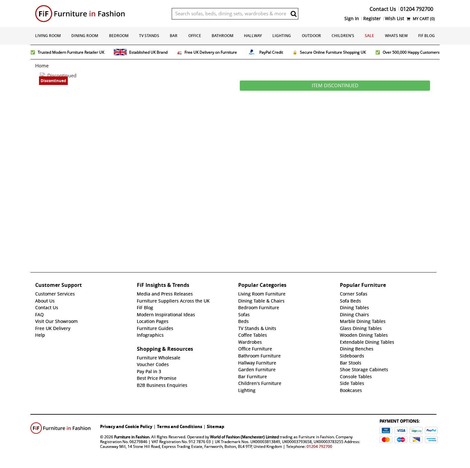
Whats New (396, 35)
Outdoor (311, 35)
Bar (173, 35)
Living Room (48, 35)
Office (194, 35)
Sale (369, 35)
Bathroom (222, 35)
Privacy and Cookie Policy (126, 426)
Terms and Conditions (179, 426)
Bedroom (119, 35)
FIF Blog (426, 35)
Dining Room (84, 35)
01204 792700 (319, 446)
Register (372, 18)
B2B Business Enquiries (162, 385)
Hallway (253, 35)
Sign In (351, 18)
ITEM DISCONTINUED (335, 85)
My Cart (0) (423, 18)
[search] (293, 14)
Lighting (281, 35)
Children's (343, 35)
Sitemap (215, 426)
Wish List (394, 18)
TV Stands (149, 35)
